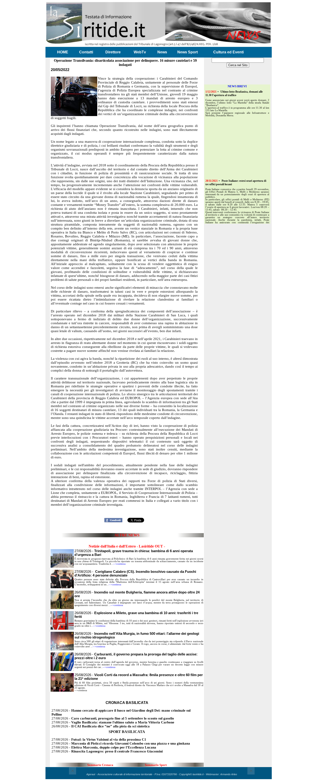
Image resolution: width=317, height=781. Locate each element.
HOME (62, 52)
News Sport (187, 52)
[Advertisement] (127, 509)
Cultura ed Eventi (228, 52)
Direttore (113, 52)
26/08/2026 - (101, 726)
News (162, 52)
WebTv (140, 52)
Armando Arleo (228, 774)
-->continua (119, 564)
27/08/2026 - (113, 718)
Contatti (86, 52)
